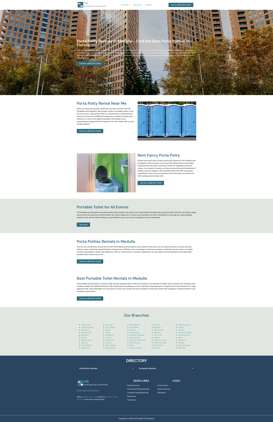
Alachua (157, 348)
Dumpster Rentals (147, 368)
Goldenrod (85, 330)
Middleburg (109, 335)
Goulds (108, 330)
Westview (157, 327)
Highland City (86, 333)
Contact (148, 5)
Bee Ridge (181, 348)
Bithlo (131, 345)
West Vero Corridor (185, 333)
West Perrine (158, 345)
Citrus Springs (134, 343)
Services (124, 5)
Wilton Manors (134, 325)
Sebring (157, 325)
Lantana (108, 343)
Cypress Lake (86, 340)
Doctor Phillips (86, 345)
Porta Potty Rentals (88, 368)
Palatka (181, 327)
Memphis (157, 333)
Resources (137, 5)
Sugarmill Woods (160, 340)
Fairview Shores (135, 348)
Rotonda (181, 343)
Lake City (84, 343)
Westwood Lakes (160, 343)
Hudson (157, 338)
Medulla (132, 330)
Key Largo (109, 325)
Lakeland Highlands (136, 335)
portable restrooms (89, 397)
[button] (125, 4)
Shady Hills (109, 340)
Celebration (85, 348)
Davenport (182, 340)
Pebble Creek (158, 330)
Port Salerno (134, 327)
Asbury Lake (85, 325)
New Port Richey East (137, 340)
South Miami (110, 327)
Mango (83, 338)
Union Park (158, 335)
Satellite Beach (135, 338)
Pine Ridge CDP (184, 335)
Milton (180, 338)
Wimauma (85, 335)
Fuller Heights (110, 348)
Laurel (107, 333)
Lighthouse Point (184, 325)
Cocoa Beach (134, 333)
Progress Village (184, 345)
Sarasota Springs (87, 327)
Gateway (181, 330)
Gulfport (108, 338)
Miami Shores (110, 345)
